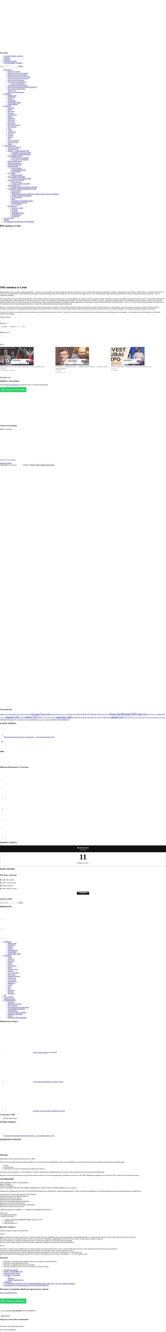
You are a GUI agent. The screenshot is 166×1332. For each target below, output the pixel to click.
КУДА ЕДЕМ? (16, 190)
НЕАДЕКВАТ (16, 171)
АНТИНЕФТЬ (12, 1011)
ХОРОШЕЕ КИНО (18, 213)
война (42, 717)
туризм (48, 719)
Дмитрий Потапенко (57, 714)
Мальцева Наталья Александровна (19, 77)
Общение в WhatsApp (15, 389)
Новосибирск (12, 127)
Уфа (9, 139)
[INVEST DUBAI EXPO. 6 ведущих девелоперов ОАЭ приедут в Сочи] (137, 356)
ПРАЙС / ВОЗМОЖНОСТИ (13, 1271)
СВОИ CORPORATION (16, 1280)
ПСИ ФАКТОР (17, 197)
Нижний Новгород (14, 125)
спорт (13, 719)
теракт (23, 719)
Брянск (10, 109)
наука (126, 717)
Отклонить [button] (11, 1329)
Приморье (11, 108)
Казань (10, 116)
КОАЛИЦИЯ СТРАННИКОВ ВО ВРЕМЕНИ (19, 222)
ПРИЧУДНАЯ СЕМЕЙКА (20, 158)
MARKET (7, 59)
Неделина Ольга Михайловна (17, 75)
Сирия (161, 714)
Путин (115, 714)
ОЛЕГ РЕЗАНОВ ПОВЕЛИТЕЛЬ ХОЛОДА (22, 87)
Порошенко (104, 714)
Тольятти (11, 134)
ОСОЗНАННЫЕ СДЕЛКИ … (13, 63)
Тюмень (10, 137)
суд (18, 719)
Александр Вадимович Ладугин (18, 78)
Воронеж (11, 113)
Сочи (8, 377)
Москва (95, 714)
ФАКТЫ (14, 209)
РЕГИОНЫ (7, 955)
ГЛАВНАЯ (7, 1282)
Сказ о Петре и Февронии (20, 159)
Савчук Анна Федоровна (16, 80)
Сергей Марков (152, 714)
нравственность (134, 717)
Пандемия (3, 377)
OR (5, 995)
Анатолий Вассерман (14, 714)
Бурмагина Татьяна (14, 71)
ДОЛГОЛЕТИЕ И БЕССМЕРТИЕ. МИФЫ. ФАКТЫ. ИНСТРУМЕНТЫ (35, 194)
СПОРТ (10, 948)
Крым (86, 714)
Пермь (10, 144)
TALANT (11, 1002)
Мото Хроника (16, 182)
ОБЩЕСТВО (12, 96)
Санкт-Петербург (13, 140)
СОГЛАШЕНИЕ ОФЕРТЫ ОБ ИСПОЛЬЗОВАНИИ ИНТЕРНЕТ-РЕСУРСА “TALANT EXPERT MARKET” (39, 1283)
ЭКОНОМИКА (13, 104)
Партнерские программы (12, 1275)
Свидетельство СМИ (11, 1270)
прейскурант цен (9, 999)
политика (155, 717)
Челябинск (11, 118)
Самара (10, 130)
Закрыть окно (5, 1316)
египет (53, 717)
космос (100, 717)
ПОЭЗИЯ (15, 211)
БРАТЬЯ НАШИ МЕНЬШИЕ (21, 154)
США (142, 714)
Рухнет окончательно (9, 883)
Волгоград (11, 111)
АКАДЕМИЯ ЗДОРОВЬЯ (16, 1009)
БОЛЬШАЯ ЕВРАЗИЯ (15, 1014)
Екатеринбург (12, 115)
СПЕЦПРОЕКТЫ (10, 1000)
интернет (77, 717)
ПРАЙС (6, 220)
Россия (129, 713)
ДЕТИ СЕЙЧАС (13, 149)
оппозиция (142, 717)
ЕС (66, 714)
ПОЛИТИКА (12, 101)
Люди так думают (17, 208)
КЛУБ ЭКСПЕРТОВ (14, 165)
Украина (12, 717)
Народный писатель (14, 163)
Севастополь (12, 132)
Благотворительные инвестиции (18, 1007)
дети (47, 717)
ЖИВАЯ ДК (16, 192)
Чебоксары (11, 120)
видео (31, 717)
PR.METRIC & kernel (15, 1004)
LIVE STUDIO (9, 218)
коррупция (92, 717)
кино (84, 717)
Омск (9, 128)
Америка (3, 714)
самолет (162, 717)
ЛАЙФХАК (16, 216)
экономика (65, 720)
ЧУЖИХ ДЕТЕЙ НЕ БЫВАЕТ (22, 196)
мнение (117, 717)
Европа (72, 714)
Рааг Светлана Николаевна (16, 89)
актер (22, 717)
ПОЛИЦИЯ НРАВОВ (19, 170)
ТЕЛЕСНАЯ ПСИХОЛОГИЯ (21, 178)
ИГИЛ (79, 714)
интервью (64, 717)
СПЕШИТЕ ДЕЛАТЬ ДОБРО (21, 152)
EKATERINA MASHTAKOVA (18, 85)
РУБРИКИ (7, 942)
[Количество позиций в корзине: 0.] (2, 741)
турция (55, 720)
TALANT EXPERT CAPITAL (13, 56)
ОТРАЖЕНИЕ (16, 215)
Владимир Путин (40, 714)
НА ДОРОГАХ (16, 204)
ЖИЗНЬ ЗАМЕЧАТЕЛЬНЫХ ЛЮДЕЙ (24, 187)
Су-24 (2, 717)
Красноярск (11, 123)
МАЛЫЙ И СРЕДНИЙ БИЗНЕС (22, 201)
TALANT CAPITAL (14, 147)
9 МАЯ (10, 1016)
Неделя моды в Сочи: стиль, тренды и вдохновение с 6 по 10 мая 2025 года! (22, 366)
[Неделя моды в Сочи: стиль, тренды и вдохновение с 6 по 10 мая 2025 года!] (27, 356)
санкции (5, 720)
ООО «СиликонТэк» (18, 83)
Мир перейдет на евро (9, 888)
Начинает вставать (8, 880)
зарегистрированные (12, 385)
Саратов (10, 135)
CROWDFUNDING (10, 61)
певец (149, 717)
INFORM (7, 58)
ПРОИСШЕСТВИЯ (14, 102)
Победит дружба (7, 885)
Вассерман (27, 714)
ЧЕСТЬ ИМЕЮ (17, 168)
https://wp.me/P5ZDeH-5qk (8, 1293)
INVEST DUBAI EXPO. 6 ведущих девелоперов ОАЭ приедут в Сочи (131, 366)
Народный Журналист (15, 161)
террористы (40, 719)
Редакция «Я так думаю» (12, 1273)
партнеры (11, 1278)
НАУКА (10, 99)
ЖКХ (13, 199)
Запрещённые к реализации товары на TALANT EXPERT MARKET (26, 1285)
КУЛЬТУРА (11, 97)
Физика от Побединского (16, 92)
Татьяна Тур (12, 90)
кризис (107, 717)
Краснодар (11, 121)
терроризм (31, 719)
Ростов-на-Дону (13, 142)
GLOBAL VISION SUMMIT (21, 184)
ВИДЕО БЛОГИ (17, 175)
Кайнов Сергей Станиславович (18, 73)
